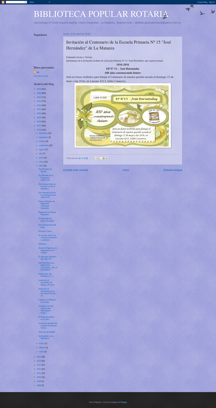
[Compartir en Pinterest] (106, 158)
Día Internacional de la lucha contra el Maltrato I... (47, 186)
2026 (39, 89)
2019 (39, 117)
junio (41, 158)
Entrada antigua (173, 170)
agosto (42, 149)
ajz (38, 72)
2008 (39, 385)
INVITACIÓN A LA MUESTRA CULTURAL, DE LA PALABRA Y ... (47, 266)
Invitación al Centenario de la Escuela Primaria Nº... (46, 292)
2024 (39, 97)
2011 (39, 373)
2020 (39, 113)
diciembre (43, 133)
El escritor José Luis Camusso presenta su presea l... (47, 237)
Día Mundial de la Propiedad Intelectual (45, 177)
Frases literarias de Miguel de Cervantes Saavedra (46, 204)
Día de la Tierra (45, 231)
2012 (39, 369)
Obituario (42, 244)
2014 (39, 361)
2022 (39, 105)
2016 (39, 130)
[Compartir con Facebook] (103, 158)
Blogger (123, 402)
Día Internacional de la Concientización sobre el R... (47, 195)
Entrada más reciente (75, 170)
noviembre (43, 137)
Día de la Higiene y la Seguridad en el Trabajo (47, 250)
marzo (42, 343)
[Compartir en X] (101, 158)
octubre (42, 141)
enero (41, 352)
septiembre (44, 145)
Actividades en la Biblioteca (45, 337)
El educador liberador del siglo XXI (47, 258)
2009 (39, 381)
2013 (39, 365)
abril (41, 166)
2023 (39, 101)
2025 (39, 93)
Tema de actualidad (46, 332)
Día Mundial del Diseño (45, 170)
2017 (39, 126)
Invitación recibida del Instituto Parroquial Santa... (47, 325)
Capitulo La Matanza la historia (47, 301)
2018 (39, 121)
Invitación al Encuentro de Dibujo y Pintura (46, 282)
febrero (42, 347)
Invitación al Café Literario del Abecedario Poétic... (45, 309)
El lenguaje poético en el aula (46, 318)
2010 (39, 377)
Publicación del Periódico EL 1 (45, 275)
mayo (41, 162)
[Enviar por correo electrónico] (95, 158)
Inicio (126, 170)
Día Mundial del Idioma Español (46, 219)
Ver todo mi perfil (41, 76)
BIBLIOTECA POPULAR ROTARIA (101, 13)
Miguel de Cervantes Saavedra (47, 213)
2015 (39, 357)
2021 (39, 109)
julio (41, 153)
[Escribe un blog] (98, 158)
